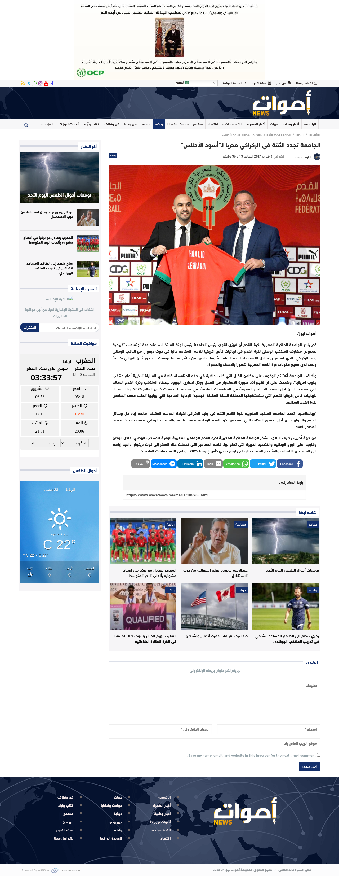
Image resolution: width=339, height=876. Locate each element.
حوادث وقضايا (178, 123)
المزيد (48, 123)
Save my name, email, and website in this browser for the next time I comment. (251, 755)
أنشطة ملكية (232, 123)
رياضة (159, 123)
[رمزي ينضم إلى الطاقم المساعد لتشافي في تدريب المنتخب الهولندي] (285, 606)
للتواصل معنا (304, 83)
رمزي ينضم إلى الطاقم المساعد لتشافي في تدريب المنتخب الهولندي (49, 268)
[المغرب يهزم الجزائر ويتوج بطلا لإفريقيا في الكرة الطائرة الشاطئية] (143, 606)
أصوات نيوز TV (68, 123)
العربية (180, 82)
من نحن (281, 83)
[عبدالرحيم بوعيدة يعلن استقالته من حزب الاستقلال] (214, 541)
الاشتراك (30, 327)
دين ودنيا (130, 123)
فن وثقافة (111, 123)
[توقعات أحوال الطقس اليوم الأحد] (285, 541)
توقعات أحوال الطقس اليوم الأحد (59, 194)
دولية (146, 123)
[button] (290, 463)
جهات (274, 123)
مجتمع (198, 123)
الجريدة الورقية (232, 83)
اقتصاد (213, 123)
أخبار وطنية (291, 123)
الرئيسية (310, 123)
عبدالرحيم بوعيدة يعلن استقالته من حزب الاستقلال (47, 214)
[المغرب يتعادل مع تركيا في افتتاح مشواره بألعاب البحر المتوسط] (143, 541)
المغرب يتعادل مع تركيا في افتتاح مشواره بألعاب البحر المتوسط (48, 240)
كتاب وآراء (91, 123)
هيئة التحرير (259, 83)
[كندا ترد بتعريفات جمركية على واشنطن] (214, 606)
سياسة (240, 524)
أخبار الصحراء (256, 123)
